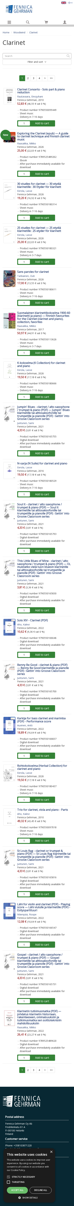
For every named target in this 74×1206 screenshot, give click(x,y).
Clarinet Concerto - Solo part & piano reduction (41, 90)
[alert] (29, 1175)
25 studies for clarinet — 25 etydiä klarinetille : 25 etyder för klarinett (39, 229)
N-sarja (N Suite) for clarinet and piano (42, 463)
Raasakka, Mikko (26, 143)
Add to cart (42, 123)
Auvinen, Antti (25, 725)
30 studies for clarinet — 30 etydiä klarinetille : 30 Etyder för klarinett (39, 185)
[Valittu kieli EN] (64, 2)
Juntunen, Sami (25, 423)
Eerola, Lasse (24, 190)
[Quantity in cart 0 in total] (46, 22)
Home (6, 32)
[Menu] (9, 22)
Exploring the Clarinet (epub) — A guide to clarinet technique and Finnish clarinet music (43, 136)
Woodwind (19, 32)
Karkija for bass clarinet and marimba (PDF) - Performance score (41, 719)
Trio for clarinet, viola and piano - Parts (42, 810)
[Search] (27, 22)
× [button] (51, 1152)
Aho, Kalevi (23, 624)
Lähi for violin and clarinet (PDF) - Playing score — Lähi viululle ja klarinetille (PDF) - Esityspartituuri (43, 907)
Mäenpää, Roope (26, 914)
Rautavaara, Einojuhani (30, 96)
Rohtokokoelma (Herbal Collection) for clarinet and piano (42, 767)
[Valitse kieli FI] (70, 2)
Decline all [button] (40, 1190)
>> (51, 78)
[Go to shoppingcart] (46, 22)
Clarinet (33, 32)
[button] (29, 1197)
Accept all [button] (17, 1190)
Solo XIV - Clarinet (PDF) (32, 620)
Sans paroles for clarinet (33, 272)
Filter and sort (36, 61)
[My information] (64, 22)
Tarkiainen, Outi (26, 276)
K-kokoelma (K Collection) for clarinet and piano (41, 364)
